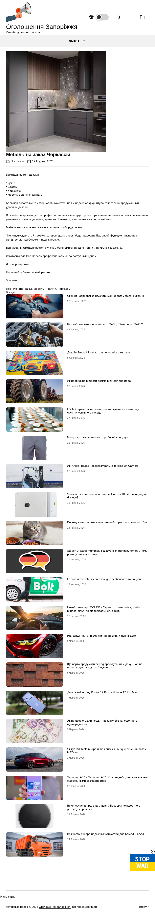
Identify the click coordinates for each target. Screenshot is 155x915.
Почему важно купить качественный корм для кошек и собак (107, 522)
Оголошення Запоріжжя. (55, 906)
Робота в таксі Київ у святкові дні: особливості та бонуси (104, 579)
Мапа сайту (7, 896)
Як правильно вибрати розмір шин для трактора (99, 380)
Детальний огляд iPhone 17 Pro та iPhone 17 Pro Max (102, 692)
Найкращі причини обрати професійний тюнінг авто (101, 635)
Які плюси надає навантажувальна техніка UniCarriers (102, 465)
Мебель (39, 288)
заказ (28, 288)
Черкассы (64, 288)
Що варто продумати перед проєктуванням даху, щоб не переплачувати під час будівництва (104, 665)
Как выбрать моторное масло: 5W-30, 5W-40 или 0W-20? (105, 324)
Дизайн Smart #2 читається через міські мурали (98, 352)
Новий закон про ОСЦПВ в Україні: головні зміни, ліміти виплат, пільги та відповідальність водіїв (103, 609)
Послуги (16, 161)
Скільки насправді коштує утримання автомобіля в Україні (105, 295)
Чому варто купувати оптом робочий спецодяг (97, 437)
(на (21, 288)
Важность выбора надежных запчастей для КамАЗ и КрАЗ (105, 833)
